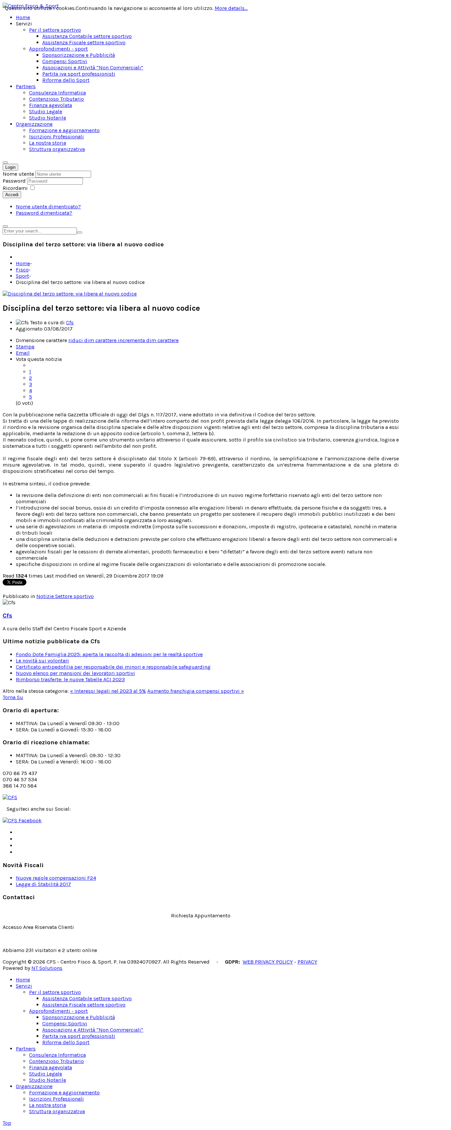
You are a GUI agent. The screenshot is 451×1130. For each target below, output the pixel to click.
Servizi (24, 986)
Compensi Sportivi (64, 1023)
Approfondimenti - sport (58, 1011)
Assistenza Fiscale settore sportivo (83, 1005)
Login (10, 167)
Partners (26, 1048)
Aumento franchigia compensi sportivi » (195, 691)
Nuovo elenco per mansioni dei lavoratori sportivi (75, 673)
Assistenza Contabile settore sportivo (87, 998)
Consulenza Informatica (57, 1055)
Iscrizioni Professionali (56, 1099)
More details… (231, 8)
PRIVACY (307, 962)
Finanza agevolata (50, 1067)
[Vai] (79, 232)
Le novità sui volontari (42, 660)
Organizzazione (34, 1086)
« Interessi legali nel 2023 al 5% (108, 691)
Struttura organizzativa (57, 1111)
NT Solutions (46, 968)
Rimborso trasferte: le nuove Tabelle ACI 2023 (70, 679)
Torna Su (13, 697)
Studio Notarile (47, 1080)
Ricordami (15, 188)
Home (23, 263)
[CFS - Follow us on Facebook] (22, 820)
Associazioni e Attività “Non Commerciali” (92, 1030)
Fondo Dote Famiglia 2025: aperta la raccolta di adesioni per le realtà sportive (109, 654)
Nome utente (18, 174)
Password (15, 181)
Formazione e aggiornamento (64, 1092)
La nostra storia (47, 1105)
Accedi (11, 194)
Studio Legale (45, 1074)
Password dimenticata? (44, 213)
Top (7, 1123)
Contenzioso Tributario (56, 1061)
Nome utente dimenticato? (48, 206)
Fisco (22, 269)
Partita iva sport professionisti (78, 1036)
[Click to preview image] (70, 294)
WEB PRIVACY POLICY (268, 962)
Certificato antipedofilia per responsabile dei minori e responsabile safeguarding (113, 667)
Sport (22, 276)
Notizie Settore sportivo (65, 596)
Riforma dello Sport (65, 1042)
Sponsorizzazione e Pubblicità (78, 1017)
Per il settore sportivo (55, 992)
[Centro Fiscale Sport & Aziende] (10, 797)
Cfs (70, 322)
